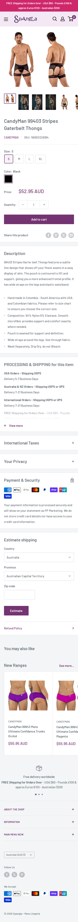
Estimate (16, 610)
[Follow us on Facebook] (7, 874)
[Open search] (55, 19)
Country (9, 548)
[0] (70, 19)
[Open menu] (6, 19)
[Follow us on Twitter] (14, 874)
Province (10, 567)
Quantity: (10, 204)
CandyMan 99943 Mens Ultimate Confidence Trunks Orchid (26, 731)
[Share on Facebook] (48, 235)
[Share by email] (71, 235)
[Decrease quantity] (23, 204)
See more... (66, 665)
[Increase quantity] (44, 204)
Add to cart (39, 219)
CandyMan (11, 137)
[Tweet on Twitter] (63, 235)
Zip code (9, 586)
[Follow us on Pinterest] (22, 874)
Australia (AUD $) (15, 854)
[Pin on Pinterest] (56, 235)
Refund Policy (13, 628)
